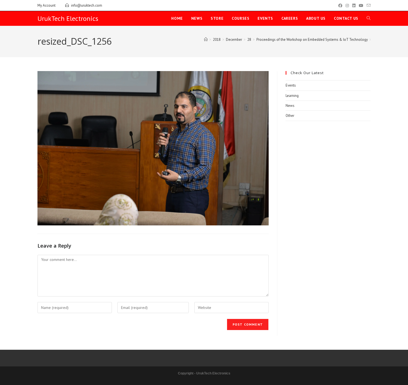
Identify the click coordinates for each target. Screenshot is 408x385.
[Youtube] (361, 5)
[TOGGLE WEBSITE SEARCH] (368, 18)
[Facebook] (340, 5)
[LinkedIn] (354, 5)
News (290, 105)
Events (291, 85)
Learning (292, 95)
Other (290, 115)
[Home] (206, 39)
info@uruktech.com (86, 5)
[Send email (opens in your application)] (368, 5)
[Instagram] (347, 5)
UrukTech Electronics (67, 18)
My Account (46, 5)
